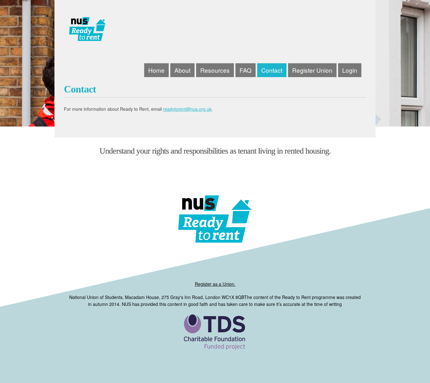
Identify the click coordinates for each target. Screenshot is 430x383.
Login (349, 70)
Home (156, 70)
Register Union (312, 70)
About (182, 70)
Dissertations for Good (127, 31)
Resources (215, 70)
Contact (271, 70)
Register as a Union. (215, 284)
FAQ (246, 70)
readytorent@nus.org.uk (187, 109)
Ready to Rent (215, 343)
